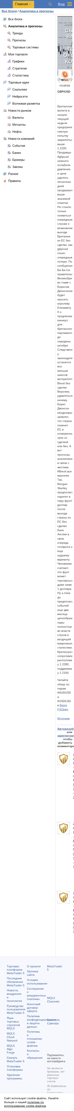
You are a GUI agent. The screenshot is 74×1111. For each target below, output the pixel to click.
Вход (61, 4)
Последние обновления (15, 982)
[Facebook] (49, 1042)
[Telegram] (56, 1042)
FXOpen (65, 85)
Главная (21, 4)
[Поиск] (50, 4)
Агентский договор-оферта (33, 1007)
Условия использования (37, 981)
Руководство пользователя (16, 1009)
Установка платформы (15, 1068)
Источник (63, 718)
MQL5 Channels (53, 999)
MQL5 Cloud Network (12, 1037)
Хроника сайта (32, 973)
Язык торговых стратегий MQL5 (13, 1023)
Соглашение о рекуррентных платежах (36, 994)
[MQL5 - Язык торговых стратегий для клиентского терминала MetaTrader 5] (6, 4)
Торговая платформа (15, 970)
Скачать (15, 1059)
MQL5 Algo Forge (11, 1049)
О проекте (34, 966)
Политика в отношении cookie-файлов (34, 1038)
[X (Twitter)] (62, 1042)
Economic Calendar (53, 1021)
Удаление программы (14, 1076)
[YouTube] (49, 1049)
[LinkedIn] (56, 1049)
